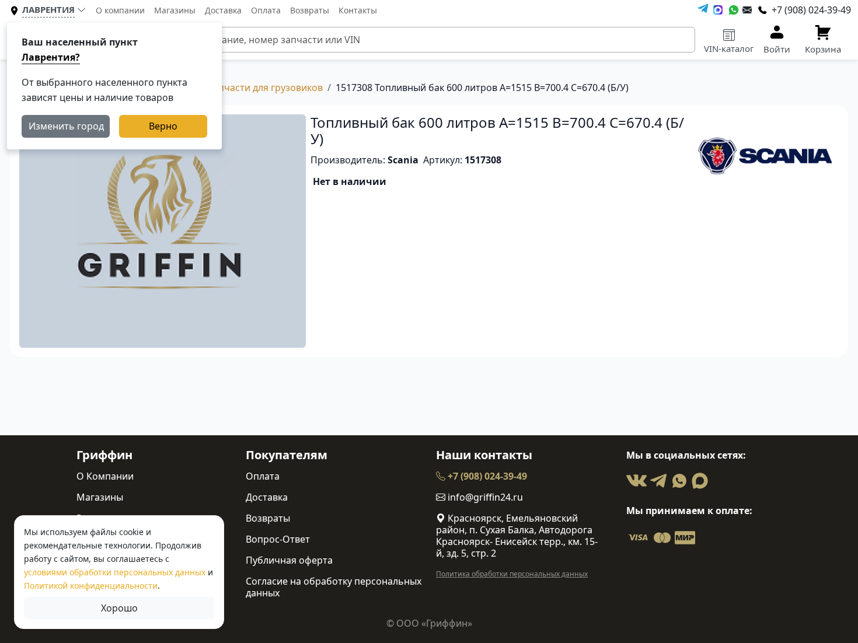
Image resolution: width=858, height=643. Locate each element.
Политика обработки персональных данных (512, 574)
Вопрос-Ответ (278, 539)
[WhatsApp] (733, 10)
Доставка (223, 10)
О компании (120, 10)
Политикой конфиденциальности (91, 585)
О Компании (105, 476)
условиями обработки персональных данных (114, 572)
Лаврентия (48, 9)
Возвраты (309, 10)
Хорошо (119, 608)
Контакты (358, 10)
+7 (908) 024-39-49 (486, 476)
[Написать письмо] (747, 10)
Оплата (266, 10)
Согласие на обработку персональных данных (333, 587)
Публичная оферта (289, 560)
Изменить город (66, 126)
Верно (163, 126)
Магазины (175, 10)
